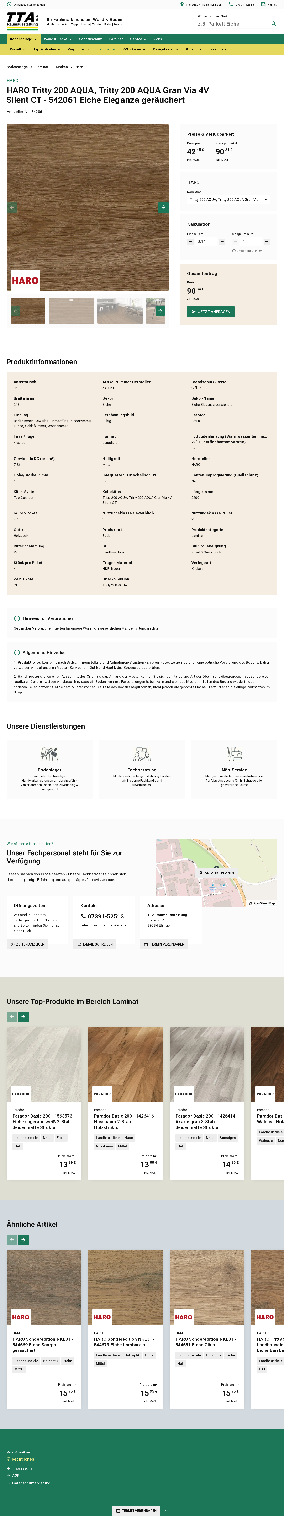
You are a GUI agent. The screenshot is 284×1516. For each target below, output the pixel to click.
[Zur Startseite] (22, 21)
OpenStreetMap (264, 903)
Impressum (22, 1468)
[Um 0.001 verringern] (190, 242)
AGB (16, 1475)
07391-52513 (106, 916)
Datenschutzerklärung (31, 1483)
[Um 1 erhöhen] (267, 242)
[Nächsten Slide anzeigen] (163, 207)
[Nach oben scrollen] (166, 1511)
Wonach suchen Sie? (212, 16)
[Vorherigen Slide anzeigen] (12, 207)
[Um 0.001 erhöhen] (222, 242)
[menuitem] (24, 39)
